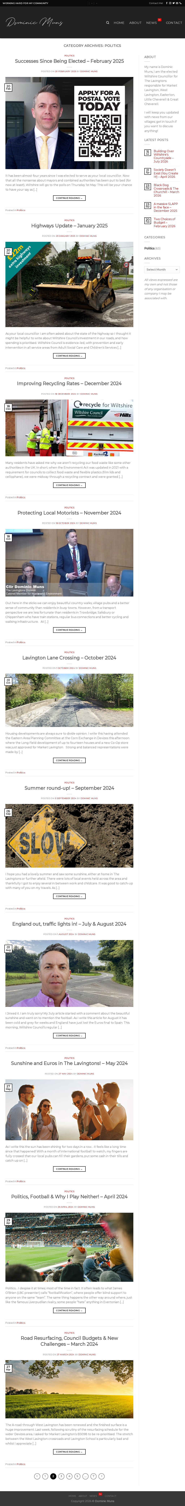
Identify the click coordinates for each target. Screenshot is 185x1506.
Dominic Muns (89, 71)
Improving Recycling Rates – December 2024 (69, 383)
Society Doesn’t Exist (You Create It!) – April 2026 (166, 173)
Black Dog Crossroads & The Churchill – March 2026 (166, 190)
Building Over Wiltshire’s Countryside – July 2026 (164, 156)
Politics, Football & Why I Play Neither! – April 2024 (69, 1196)
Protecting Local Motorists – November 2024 (69, 513)
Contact (174, 23)
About (135, 23)
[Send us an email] (177, 3)
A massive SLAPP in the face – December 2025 (166, 207)
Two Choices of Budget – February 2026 (164, 222)
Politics (69, 55)
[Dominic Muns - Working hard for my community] (35, 22)
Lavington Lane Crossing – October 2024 (69, 657)
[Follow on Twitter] (174, 3)
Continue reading (69, 198)
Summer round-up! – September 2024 (69, 788)
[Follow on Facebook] (167, 3)
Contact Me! (156, 3)
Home (119, 23)
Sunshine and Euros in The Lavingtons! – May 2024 (69, 1063)
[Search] (107, 22)
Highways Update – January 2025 (69, 225)
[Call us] (180, 3)
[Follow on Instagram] (170, 3)
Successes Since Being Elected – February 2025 (69, 61)
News (153, 21)
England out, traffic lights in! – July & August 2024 (69, 924)
